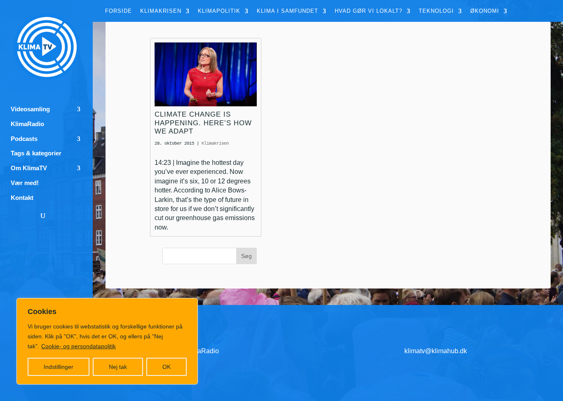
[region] (107, 341)
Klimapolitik (219, 11)
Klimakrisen (160, 11)
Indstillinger (58, 366)
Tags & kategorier (36, 153)
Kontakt (22, 198)
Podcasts (24, 139)
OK (166, 366)
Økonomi (484, 11)
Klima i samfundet (287, 11)
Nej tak (118, 366)
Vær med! (25, 183)
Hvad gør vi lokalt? (368, 11)
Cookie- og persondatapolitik (78, 346)
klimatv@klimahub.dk (435, 350)
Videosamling (30, 109)
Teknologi (436, 11)
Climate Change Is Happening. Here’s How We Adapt (203, 122)
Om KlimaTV (29, 168)
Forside (118, 11)
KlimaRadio (27, 124)
